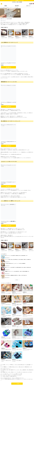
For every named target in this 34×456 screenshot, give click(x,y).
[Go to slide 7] (9, 179)
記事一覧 (7, 7)
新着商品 (6, 5)
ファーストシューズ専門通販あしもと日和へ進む (16, 384)
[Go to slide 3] (7, 179)
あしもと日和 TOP (3, 7)
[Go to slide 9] (10, 179)
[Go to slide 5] (8, 179)
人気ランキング (28, 5)
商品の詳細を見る (8, 67)
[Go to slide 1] (6, 179)
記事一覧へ (17, 279)
